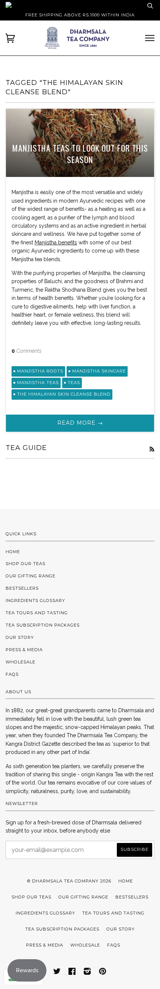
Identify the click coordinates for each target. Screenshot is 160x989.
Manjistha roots (40, 371)
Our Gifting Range (30, 575)
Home (13, 551)
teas (74, 382)
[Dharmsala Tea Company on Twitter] (57, 972)
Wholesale (20, 662)
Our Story (20, 637)
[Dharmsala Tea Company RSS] (151, 449)
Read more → (80, 422)
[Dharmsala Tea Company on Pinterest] (103, 972)
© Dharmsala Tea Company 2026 (69, 881)
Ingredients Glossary (35, 600)
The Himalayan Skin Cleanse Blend (64, 394)
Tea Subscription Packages (43, 625)
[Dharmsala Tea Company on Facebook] (72, 972)
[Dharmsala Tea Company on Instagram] (87, 972)
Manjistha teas (38, 382)
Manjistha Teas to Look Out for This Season (80, 153)
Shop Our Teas (25, 563)
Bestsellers (22, 588)
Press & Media (24, 649)
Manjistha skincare (99, 371)
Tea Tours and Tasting (37, 612)
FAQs (12, 674)
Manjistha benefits (56, 242)
